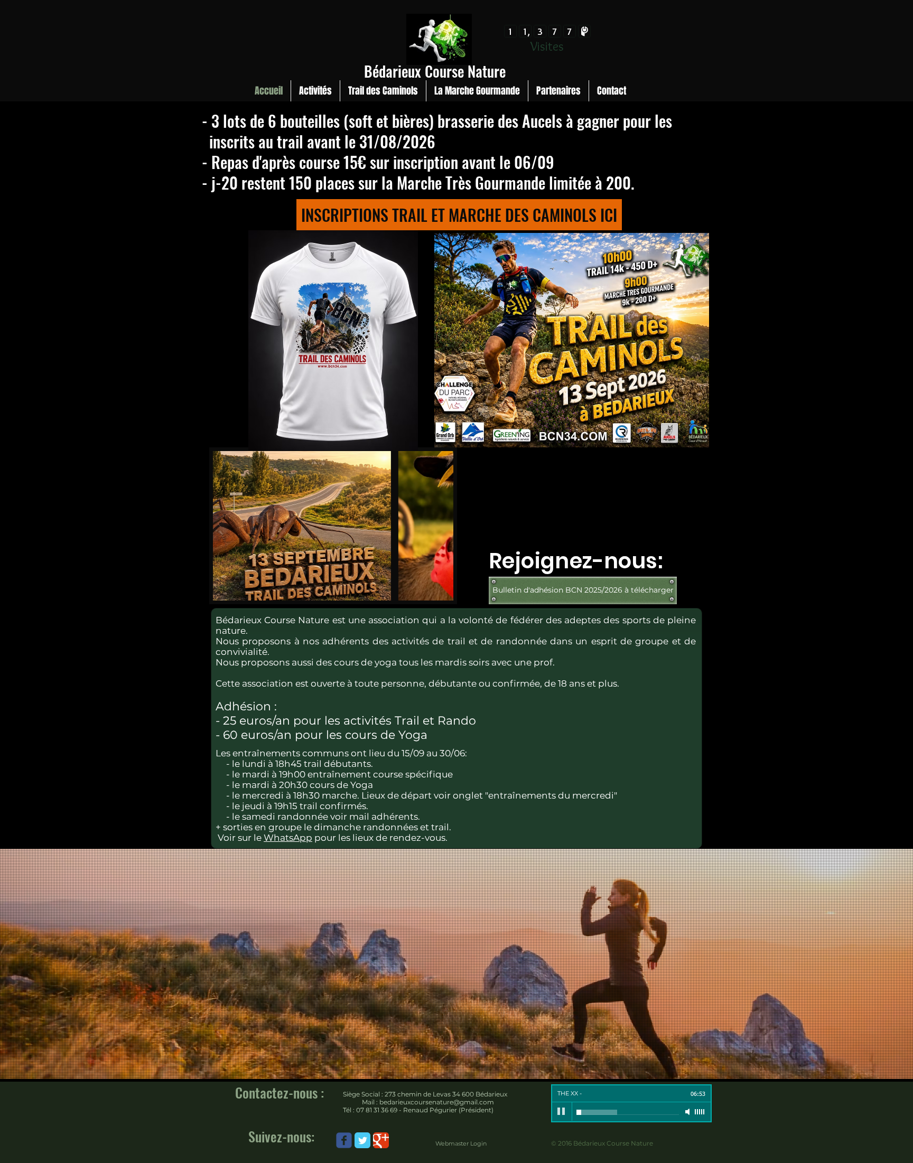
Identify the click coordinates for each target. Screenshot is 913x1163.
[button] (333, 525)
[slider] (700, 1111)
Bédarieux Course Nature (435, 71)
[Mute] (688, 1111)
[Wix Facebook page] (344, 1140)
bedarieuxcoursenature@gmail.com (436, 1102)
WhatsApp (288, 837)
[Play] (561, 1112)
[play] (427, 591)
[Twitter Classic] (362, 1140)
